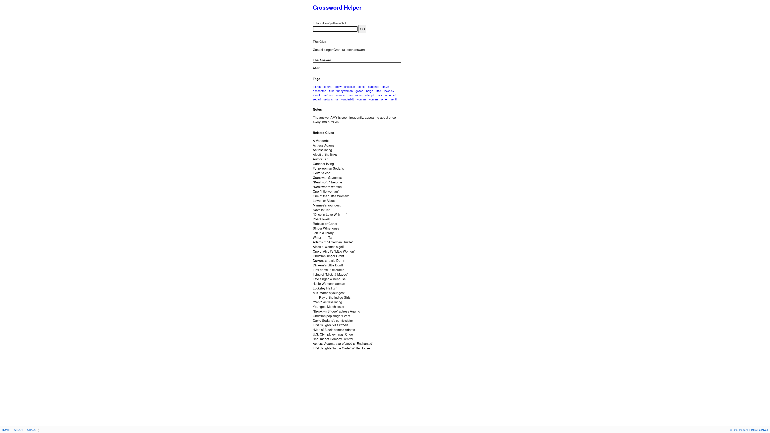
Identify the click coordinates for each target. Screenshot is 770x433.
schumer (390, 95)
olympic (370, 95)
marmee (328, 95)
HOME (6, 430)
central (327, 86)
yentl (394, 99)
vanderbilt (347, 99)
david (385, 86)
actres (317, 86)
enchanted (319, 91)
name (359, 95)
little (378, 91)
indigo (369, 91)
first (331, 91)
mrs (350, 95)
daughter (373, 86)
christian (349, 86)
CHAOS (31, 430)
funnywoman (344, 91)
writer (384, 99)
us (336, 99)
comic (361, 86)
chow (338, 86)
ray (380, 95)
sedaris (328, 99)
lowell (316, 95)
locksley (389, 91)
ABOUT (18, 430)
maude (340, 95)
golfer (359, 91)
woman (361, 99)
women (373, 99)
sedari (317, 99)
